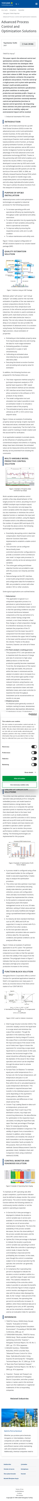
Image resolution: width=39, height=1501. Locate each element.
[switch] (34, 752)
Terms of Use (19, 1489)
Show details (29, 772)
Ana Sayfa (4, 10)
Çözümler (24, 1464)
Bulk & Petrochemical (13, 1431)
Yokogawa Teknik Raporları (11, 13)
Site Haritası (19, 1495)
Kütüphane (13, 10)
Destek (23, 1474)
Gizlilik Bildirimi (19, 1491)
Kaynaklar (21, 10)
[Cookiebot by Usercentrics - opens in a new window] (28, 714)
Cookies (19, 1493)
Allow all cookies (19, 778)
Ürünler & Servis (9, 1469)
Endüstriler (7, 1464)
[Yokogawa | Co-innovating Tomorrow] (7, 4)
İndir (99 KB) (28, 44)
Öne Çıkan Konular (10, 1474)
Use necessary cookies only (19, 785)
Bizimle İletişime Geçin (11, 1478)
